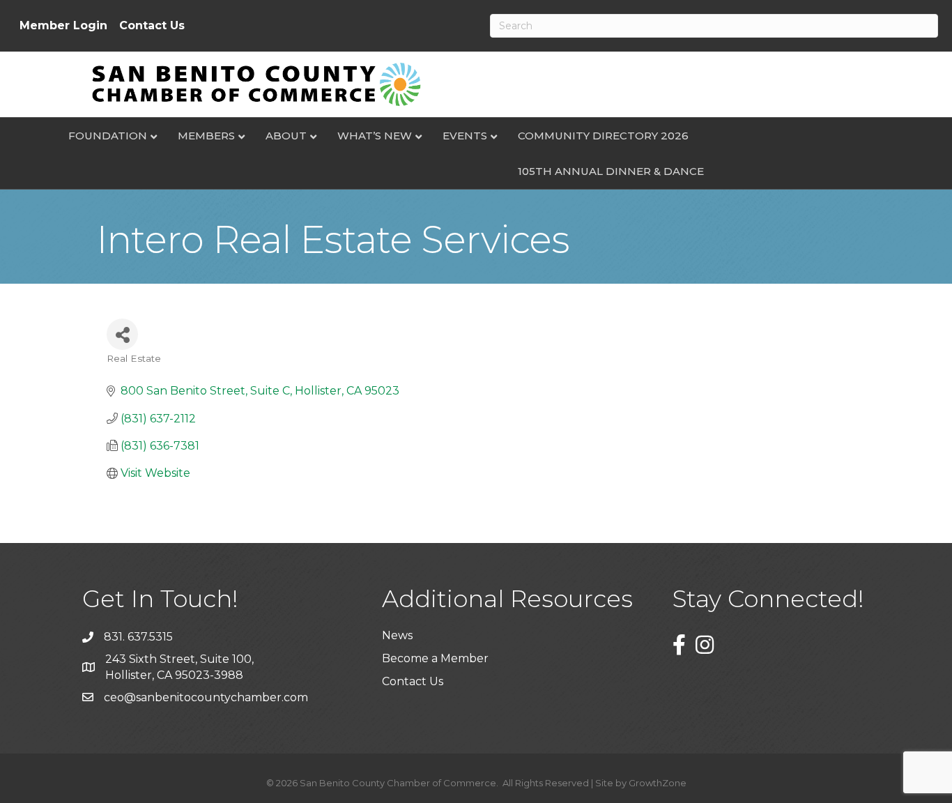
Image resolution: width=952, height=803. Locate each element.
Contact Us (152, 25)
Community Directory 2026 (603, 135)
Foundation (107, 135)
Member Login (63, 25)
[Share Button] (122, 334)
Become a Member (435, 658)
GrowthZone (657, 782)
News (397, 635)
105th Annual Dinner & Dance (611, 171)
